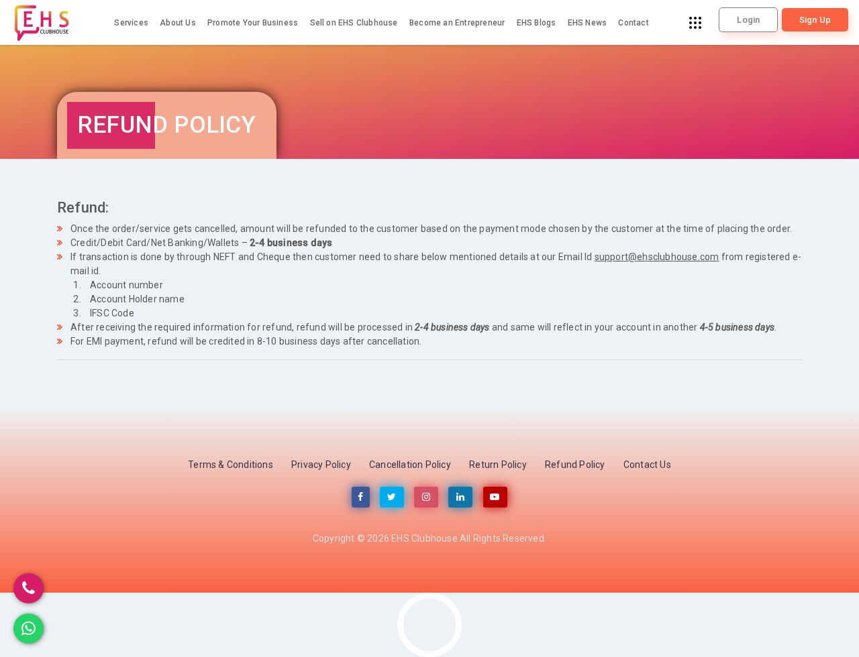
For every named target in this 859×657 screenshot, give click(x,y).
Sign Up (815, 20)
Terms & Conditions (230, 464)
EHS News (587, 22)
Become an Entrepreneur (457, 22)
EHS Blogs (536, 22)
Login (748, 20)
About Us (178, 22)
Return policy (498, 464)
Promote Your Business (252, 22)
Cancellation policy (410, 464)
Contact (633, 22)
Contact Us (647, 464)
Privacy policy (321, 464)
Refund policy (575, 464)
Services (131, 22)
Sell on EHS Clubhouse (354, 22)
